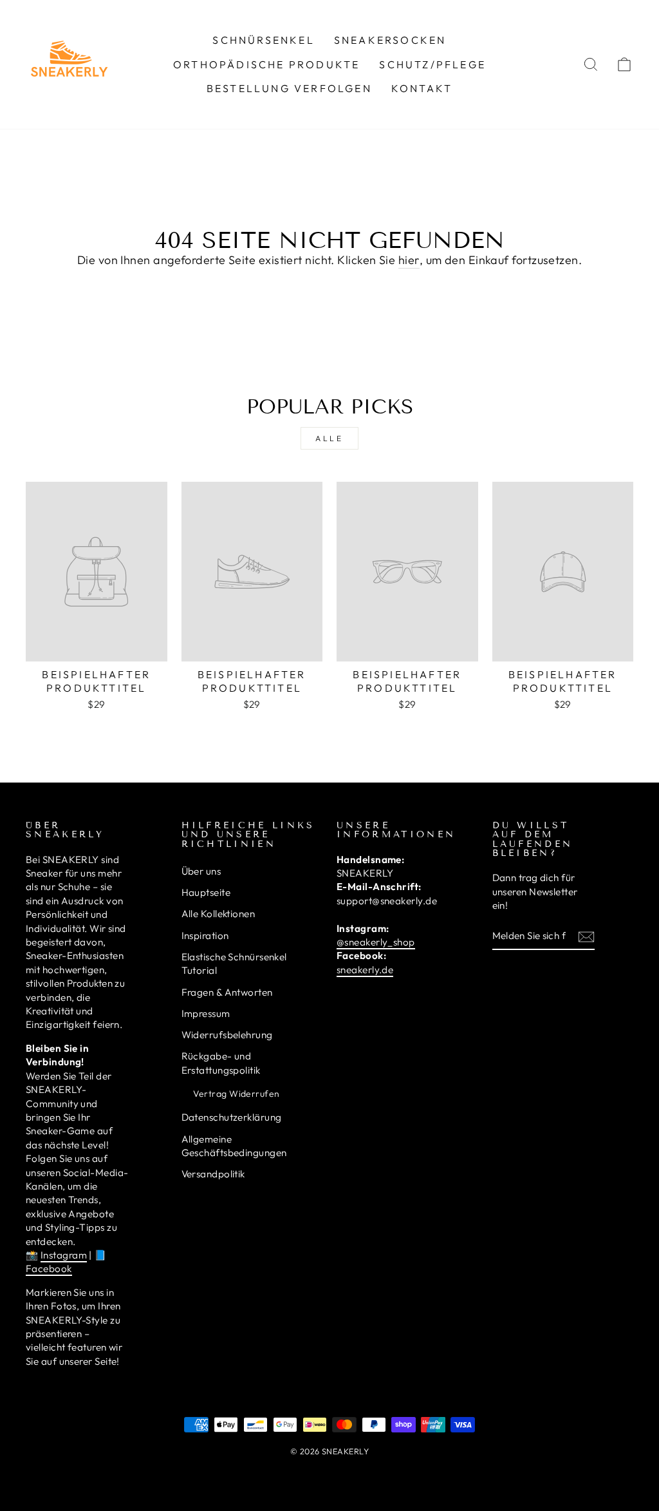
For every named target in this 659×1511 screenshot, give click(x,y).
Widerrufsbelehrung (227, 1035)
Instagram (64, 1255)
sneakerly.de (365, 970)
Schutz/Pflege (432, 64)
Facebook (49, 1268)
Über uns (201, 871)
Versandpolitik (213, 1174)
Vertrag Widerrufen (236, 1093)
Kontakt (421, 88)
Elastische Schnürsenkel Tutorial (234, 963)
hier (409, 259)
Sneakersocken (390, 39)
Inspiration (205, 935)
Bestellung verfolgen (289, 88)
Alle (329, 438)
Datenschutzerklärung (231, 1117)
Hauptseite (206, 892)
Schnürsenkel (263, 39)
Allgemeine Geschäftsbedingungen (234, 1146)
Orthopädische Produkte (266, 64)
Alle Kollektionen (218, 914)
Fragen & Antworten (227, 992)
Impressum (205, 1013)
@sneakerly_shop (376, 942)
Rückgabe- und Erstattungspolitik (221, 1063)
